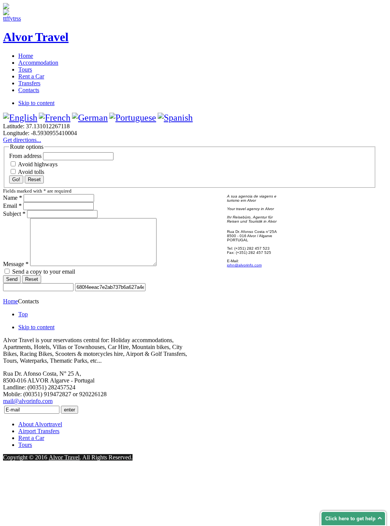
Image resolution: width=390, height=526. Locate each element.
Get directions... (22, 140)
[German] (90, 117)
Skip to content (36, 103)
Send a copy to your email (43, 271)
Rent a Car (31, 438)
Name (12, 197)
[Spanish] (175, 117)
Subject (14, 213)
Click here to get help (350, 518)
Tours (25, 445)
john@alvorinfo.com (244, 265)
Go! (16, 179)
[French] (54, 117)
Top (23, 314)
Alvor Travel (64, 457)
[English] (20, 117)
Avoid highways (37, 164)
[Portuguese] (132, 117)
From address (25, 156)
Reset (34, 179)
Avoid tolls (30, 172)
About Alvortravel (40, 424)
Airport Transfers (38, 431)
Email (12, 205)
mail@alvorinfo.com (28, 401)
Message (16, 264)
